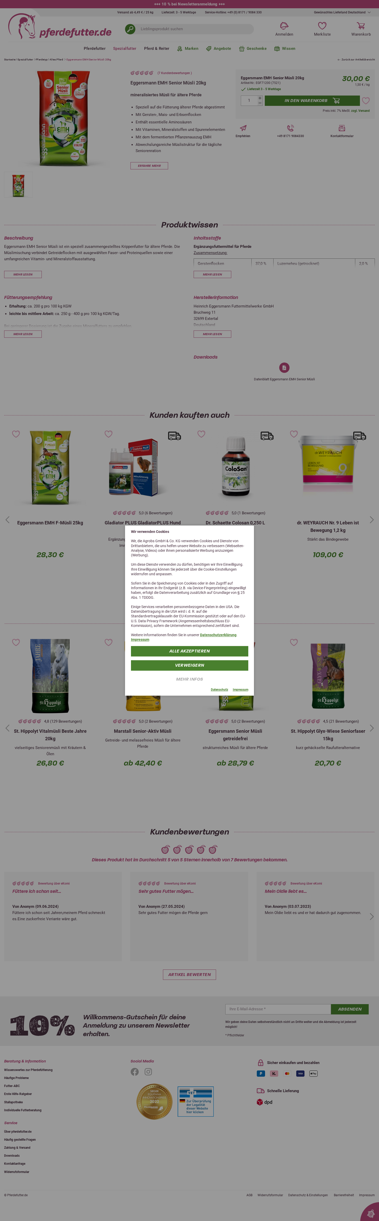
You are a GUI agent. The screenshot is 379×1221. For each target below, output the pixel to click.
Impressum (140, 639)
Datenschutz (219, 689)
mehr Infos (189, 679)
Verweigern (189, 665)
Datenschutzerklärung (218, 635)
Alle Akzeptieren (189, 650)
